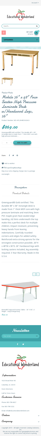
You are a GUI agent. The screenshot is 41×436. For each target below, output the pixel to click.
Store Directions (7, 389)
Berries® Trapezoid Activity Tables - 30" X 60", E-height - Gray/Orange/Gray (18, 310)
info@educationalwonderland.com (17, 411)
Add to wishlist (8, 163)
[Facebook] (17, 344)
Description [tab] (20, 187)
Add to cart (22, 143)
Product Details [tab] (20, 193)
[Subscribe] (36, 336)
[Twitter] (23, 344)
